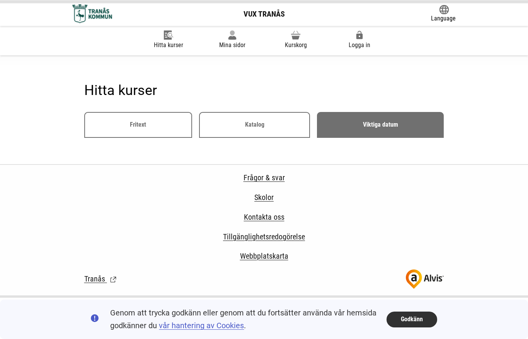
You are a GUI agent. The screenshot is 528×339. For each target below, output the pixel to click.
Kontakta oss (264, 217)
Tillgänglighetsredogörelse (264, 236)
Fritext (138, 124)
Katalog (254, 124)
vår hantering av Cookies (201, 325)
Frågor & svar (264, 177)
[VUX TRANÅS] (93, 14)
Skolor (264, 197)
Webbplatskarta (264, 256)
